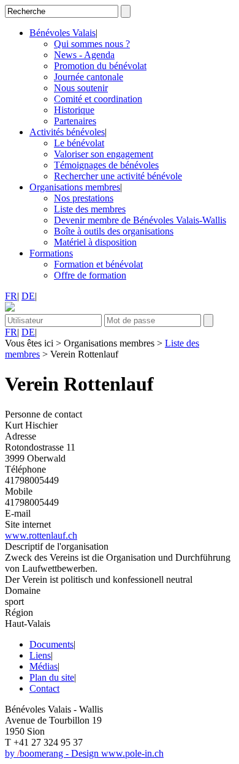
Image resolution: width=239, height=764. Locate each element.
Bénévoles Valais (62, 33)
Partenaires (75, 121)
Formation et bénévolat (98, 264)
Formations (51, 253)
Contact (44, 688)
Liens (40, 655)
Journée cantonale (88, 77)
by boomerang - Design (53, 753)
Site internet (28, 524)
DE (28, 296)
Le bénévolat (79, 143)
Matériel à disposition (95, 242)
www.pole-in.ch (132, 753)
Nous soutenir (81, 88)
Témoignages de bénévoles (106, 165)
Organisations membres (74, 187)
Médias (43, 666)
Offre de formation (90, 275)
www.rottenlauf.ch (41, 535)
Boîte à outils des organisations (113, 231)
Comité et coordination (98, 99)
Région (19, 612)
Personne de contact (43, 414)
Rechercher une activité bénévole (118, 176)
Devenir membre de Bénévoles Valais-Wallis (140, 220)
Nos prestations (83, 198)
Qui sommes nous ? (92, 44)
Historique (74, 110)
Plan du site (51, 677)
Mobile (18, 491)
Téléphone (25, 469)
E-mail (18, 513)
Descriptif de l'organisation (56, 546)
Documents (51, 644)
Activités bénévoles (67, 132)
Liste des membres (90, 209)
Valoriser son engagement (103, 154)
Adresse (20, 436)
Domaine (22, 590)
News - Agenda (84, 55)
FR (11, 296)
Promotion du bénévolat (100, 66)
